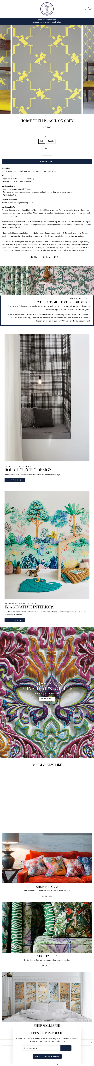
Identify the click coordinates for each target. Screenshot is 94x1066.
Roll (41, 141)
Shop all (47, 965)
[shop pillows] (47, 858)
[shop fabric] (47, 927)
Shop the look (15, 480)
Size (47, 136)
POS (37, 1064)
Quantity (47, 148)
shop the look (15, 620)
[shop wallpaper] (47, 997)
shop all (47, 896)
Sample (51, 141)
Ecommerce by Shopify (50, 1064)
